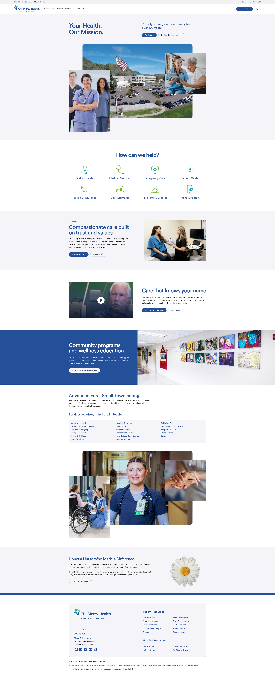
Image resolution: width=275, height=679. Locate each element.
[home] (27, 9)
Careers (238, 2)
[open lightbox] (101, 300)
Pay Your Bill (257, 2)
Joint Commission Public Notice (129, 665)
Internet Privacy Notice (76, 665)
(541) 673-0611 (18, 2)
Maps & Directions (40, 2)
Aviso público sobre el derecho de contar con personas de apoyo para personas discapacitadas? (101, 669)
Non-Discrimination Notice (152, 665)
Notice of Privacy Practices (96, 665)
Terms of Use (111, 665)
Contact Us (29, 2)
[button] (49, 9)
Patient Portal (246, 2)
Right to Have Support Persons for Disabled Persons (180, 665)
